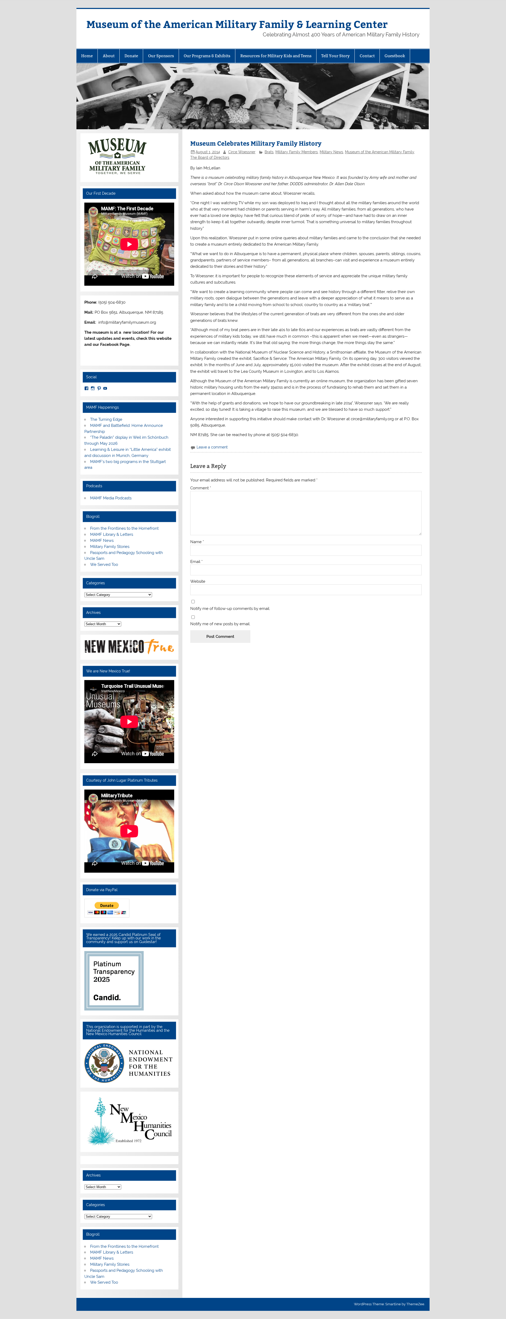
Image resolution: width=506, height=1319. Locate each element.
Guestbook (395, 55)
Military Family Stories (109, 546)
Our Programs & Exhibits (207, 55)
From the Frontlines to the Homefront (124, 528)
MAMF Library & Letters (111, 534)
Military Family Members (296, 152)
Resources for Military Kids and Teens (276, 55)
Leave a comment (212, 447)
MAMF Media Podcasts (111, 498)
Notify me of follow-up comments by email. (230, 609)
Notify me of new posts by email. (220, 624)
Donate (131, 55)
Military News (331, 152)
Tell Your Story (335, 55)
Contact (367, 55)
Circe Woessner (241, 152)
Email (196, 562)
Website (197, 582)
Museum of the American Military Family (379, 152)
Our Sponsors (161, 55)
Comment (200, 488)
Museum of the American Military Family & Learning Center (237, 24)
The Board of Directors (209, 157)
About (109, 55)
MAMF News (102, 540)
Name (197, 542)
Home (87, 55)
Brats (269, 152)
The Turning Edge (106, 419)
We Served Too (104, 564)
